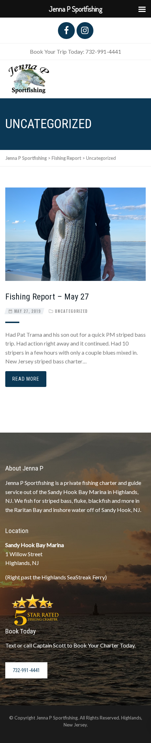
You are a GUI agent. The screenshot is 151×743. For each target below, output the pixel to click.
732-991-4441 (26, 670)
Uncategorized (71, 311)
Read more (25, 379)
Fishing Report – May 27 (47, 297)
